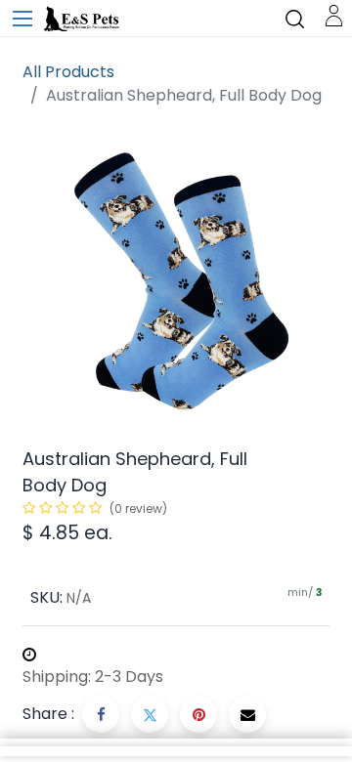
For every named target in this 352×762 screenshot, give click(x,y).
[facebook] (100, 714)
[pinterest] (198, 714)
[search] (295, 18)
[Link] (334, 14)
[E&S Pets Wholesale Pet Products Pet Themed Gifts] (83, 19)
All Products (68, 72)
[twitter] (149, 714)
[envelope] (247, 714)
